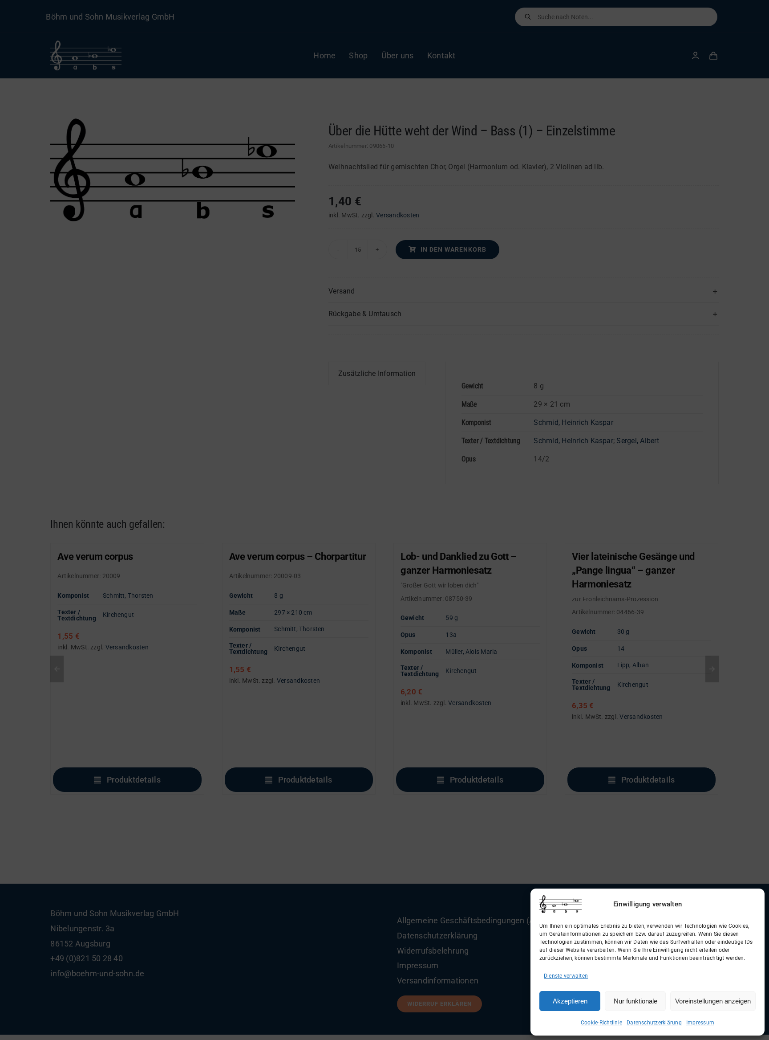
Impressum (700, 1023)
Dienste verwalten (566, 976)
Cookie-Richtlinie (601, 1023)
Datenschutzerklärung (654, 1023)
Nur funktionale (635, 1001)
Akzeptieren (570, 1001)
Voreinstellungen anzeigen (713, 1001)
